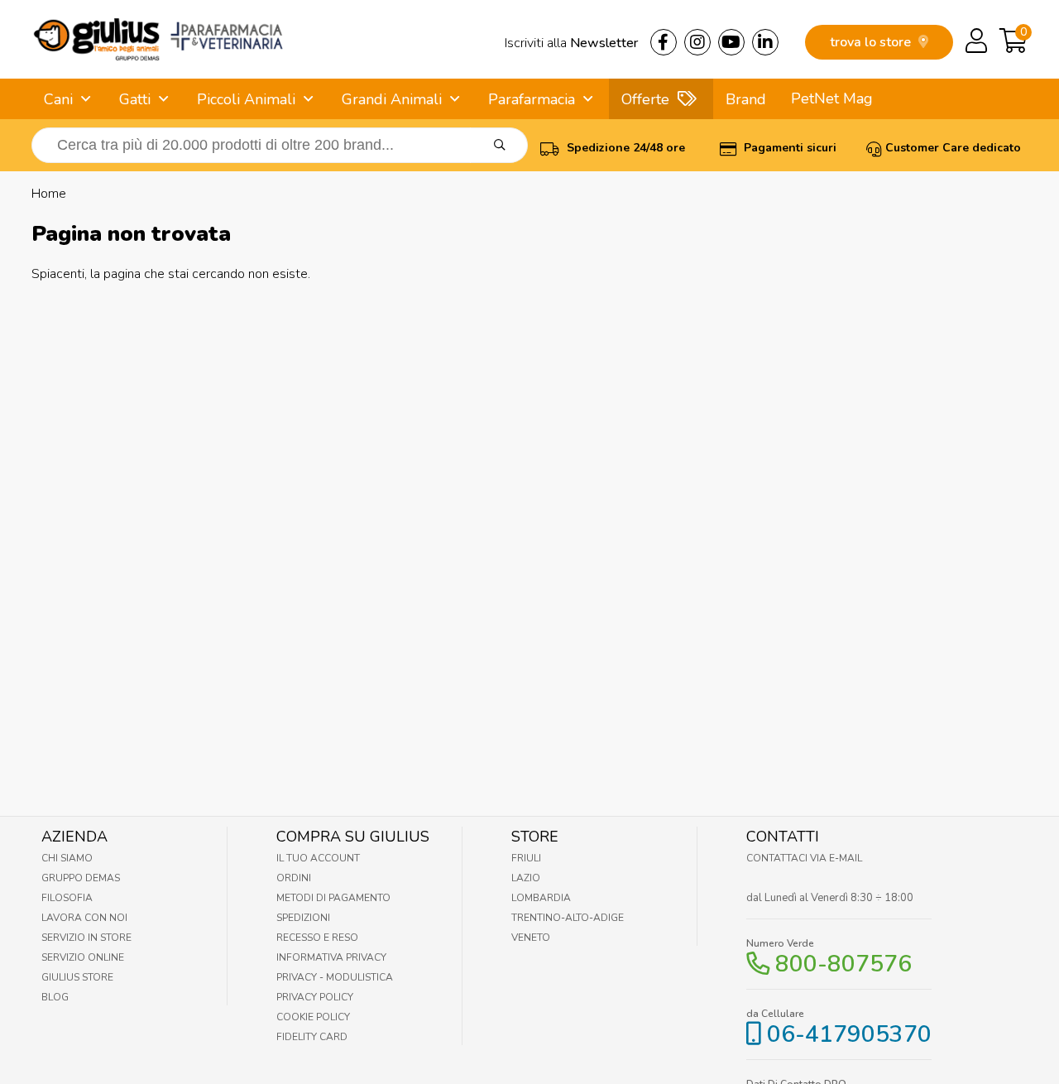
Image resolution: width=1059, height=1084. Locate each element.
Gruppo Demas (80, 878)
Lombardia (541, 897)
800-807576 (843, 964)
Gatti (135, 99)
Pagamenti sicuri (788, 148)
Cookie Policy (313, 1017)
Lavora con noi (84, 917)
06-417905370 (849, 1034)
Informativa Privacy (331, 957)
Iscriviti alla (571, 43)
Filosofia (67, 897)
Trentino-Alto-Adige (567, 917)
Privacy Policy (314, 997)
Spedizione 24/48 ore (624, 148)
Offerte (645, 99)
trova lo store (872, 42)
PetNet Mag (832, 98)
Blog (55, 997)
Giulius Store (77, 977)
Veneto (530, 937)
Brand (746, 99)
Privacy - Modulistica (334, 977)
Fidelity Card (311, 1036)
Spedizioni (303, 917)
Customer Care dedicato (953, 148)
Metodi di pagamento (333, 897)
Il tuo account (318, 858)
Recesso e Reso (317, 937)
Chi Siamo (67, 858)
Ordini (293, 878)
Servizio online (82, 957)
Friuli (526, 858)
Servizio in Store (86, 937)
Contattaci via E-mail (804, 858)
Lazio (525, 878)
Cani (58, 99)
